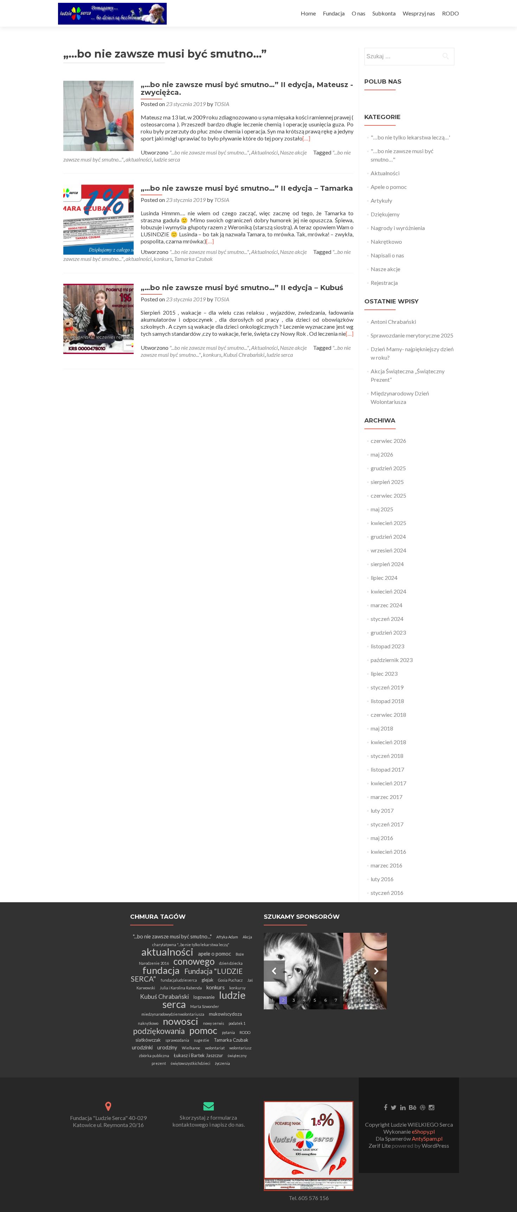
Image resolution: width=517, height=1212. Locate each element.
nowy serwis (213, 1023)
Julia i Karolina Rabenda (181, 987)
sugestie (201, 1040)
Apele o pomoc (389, 186)
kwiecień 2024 (388, 591)
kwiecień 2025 (388, 522)
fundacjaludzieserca (179, 980)
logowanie (204, 997)
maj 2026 (382, 454)
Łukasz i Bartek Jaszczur (198, 1055)
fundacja (161, 970)
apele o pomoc (214, 953)
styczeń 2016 (387, 892)
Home (308, 13)
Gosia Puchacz (230, 980)
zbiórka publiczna (154, 1055)
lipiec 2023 (384, 673)
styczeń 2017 (387, 824)
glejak (207, 980)
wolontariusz (240, 1048)
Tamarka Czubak (193, 258)
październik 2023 (392, 659)
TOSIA (221, 103)
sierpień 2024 (387, 564)
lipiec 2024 (384, 577)
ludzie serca (167, 159)
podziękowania (159, 1031)
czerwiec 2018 (388, 714)
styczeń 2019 (387, 687)
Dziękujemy (385, 214)
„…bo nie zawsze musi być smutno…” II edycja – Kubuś (242, 287)
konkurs (163, 258)
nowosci (180, 1021)
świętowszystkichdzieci (190, 1063)
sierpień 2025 (387, 481)
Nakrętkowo (386, 241)
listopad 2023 (387, 646)
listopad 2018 (387, 700)
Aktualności (264, 152)
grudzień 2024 (388, 536)
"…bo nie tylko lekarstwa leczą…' (410, 137)
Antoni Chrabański (393, 321)
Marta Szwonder (204, 1006)
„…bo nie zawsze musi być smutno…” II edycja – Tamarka (247, 188)
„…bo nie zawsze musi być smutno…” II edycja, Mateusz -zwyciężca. (247, 88)
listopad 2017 (387, 769)
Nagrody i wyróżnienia (398, 227)
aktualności (139, 159)
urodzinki (142, 1047)
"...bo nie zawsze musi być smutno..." (209, 152)
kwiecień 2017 (388, 783)
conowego (194, 961)
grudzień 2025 (388, 468)
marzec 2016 (386, 865)
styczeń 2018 (387, 755)
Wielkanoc (191, 1048)
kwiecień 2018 (388, 742)
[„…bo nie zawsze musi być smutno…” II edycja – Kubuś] (98, 318)
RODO (450, 13)
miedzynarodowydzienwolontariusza (172, 1014)
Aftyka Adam (227, 937)
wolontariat (215, 1048)
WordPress (435, 1145)
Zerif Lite (380, 1145)
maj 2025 (382, 509)
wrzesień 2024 (388, 550)
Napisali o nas (387, 255)
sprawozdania (177, 1040)
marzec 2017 (386, 796)
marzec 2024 (386, 605)
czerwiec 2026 (388, 440)
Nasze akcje (293, 152)
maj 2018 (382, 728)
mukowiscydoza (225, 1014)
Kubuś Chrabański (243, 354)
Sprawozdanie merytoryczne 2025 (412, 335)
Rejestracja (384, 282)
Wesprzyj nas (419, 13)
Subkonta (384, 13)
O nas (358, 13)
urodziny (167, 1047)
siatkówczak (148, 1040)
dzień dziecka (231, 963)
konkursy (237, 987)
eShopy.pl (423, 1131)
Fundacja (334, 13)
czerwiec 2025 (388, 495)
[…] (306, 138)
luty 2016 (382, 879)
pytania (228, 1032)
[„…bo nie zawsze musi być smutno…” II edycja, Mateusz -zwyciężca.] (98, 115)
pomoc (203, 1030)
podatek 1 (237, 1023)
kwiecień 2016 (388, 851)
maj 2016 (382, 837)
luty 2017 (382, 810)
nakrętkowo (148, 1023)
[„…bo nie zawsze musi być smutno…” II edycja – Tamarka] (98, 218)
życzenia (222, 1063)
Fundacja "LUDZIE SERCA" (187, 975)
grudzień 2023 (388, 632)
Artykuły (381, 200)
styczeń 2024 (387, 618)
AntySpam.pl (427, 1138)
